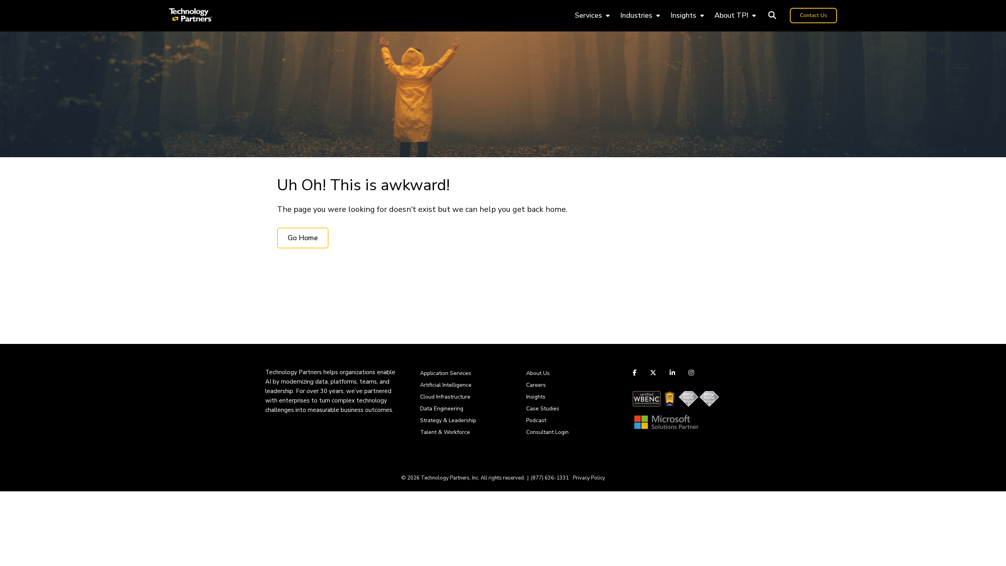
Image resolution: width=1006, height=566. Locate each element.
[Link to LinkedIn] (672, 373)
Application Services (445, 373)
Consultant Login (547, 432)
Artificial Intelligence (446, 385)
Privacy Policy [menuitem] (589, 477)
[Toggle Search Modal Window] (772, 15)
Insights (535, 397)
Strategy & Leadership (448, 420)
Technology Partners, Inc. (450, 477)
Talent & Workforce (445, 432)
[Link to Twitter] (653, 373)
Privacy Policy (612, 513)
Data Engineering (441, 408)
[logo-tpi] (190, 15)
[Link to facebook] (636, 373)
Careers (536, 385)
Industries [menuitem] (636, 15)
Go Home (303, 238)
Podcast (536, 420)
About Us (538, 373)
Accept (646, 533)
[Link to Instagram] (691, 373)
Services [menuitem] (588, 15)
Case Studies (542, 408)
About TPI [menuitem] (731, 15)
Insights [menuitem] (683, 15)
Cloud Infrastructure (445, 397)
